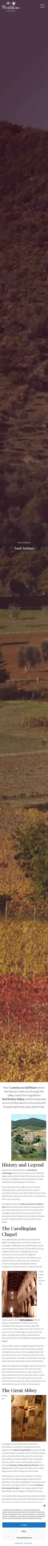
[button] (44, 1505)
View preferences (24, 1538)
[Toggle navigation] (42, 6)
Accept (24, 1525)
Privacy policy (28, 1543)
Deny (24, 1531)
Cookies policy (19, 1543)
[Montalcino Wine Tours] (11, 6)
